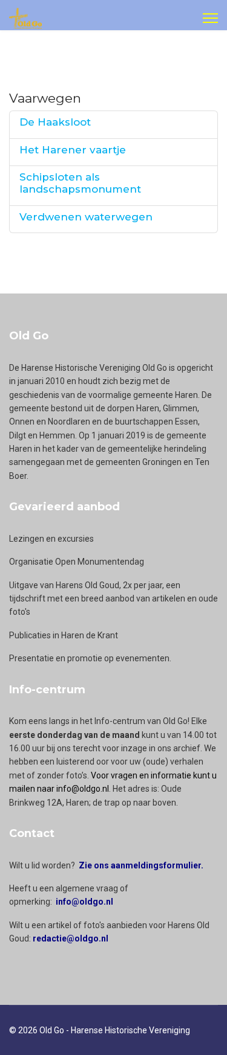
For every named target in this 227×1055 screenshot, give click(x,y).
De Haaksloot (55, 122)
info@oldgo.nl (84, 901)
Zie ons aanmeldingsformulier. (141, 865)
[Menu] (210, 18)
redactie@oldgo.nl (70, 938)
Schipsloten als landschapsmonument (80, 183)
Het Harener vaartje (72, 150)
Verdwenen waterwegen (86, 217)
